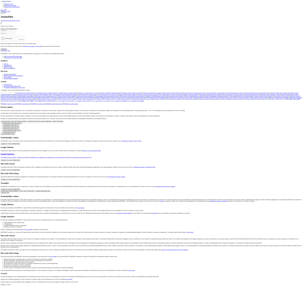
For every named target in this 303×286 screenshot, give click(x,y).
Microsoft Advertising (8, 130)
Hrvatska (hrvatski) (237, 94)
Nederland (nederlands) (222, 96)
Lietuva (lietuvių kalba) (113, 96)
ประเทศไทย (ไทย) (50, 100)
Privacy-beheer (7, 77)
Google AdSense (7, 125)
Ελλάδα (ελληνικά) (152, 94)
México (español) (198, 96)
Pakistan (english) (25, 97)
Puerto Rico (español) (187, 97)
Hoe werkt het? (7, 65)
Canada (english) (220, 93)
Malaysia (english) (160, 96)
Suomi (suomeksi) (52, 99)
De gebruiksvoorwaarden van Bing (116, 176)
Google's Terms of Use (86, 157)
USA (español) (194, 99)
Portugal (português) (164, 97)
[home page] (6, 1)
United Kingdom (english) (137, 99)
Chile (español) (283, 93)
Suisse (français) (263, 97)
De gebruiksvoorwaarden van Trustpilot (165, 186)
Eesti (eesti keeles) (112, 94)
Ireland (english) (294, 94)
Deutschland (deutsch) (71, 94)
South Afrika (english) (31, 99)
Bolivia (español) (156, 93)
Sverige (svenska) (71, 99)
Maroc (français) (179, 96)
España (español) (131, 94)
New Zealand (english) (247, 96)
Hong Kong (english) (216, 94)
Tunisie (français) (91, 99)
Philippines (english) (104, 97)
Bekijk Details (16, 143)
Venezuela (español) (214, 99)
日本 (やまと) (280, 99)
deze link (162, 201)
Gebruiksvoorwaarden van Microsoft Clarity (144, 167)
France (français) (171, 94)
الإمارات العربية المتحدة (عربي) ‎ (81, 100)
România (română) (208, 97)
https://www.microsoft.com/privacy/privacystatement (175, 249)
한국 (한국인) (13, 100)
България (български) (200, 93)
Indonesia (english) (275, 94)
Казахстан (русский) (51, 96)
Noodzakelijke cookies (8, 123)
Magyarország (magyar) (138, 96)
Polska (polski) (143, 97)
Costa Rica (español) (27, 94)
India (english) (255, 94)
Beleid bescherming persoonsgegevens (13, 75)
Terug (12, 134)
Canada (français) (239, 93)
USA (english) (177, 99)
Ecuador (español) (92, 94)
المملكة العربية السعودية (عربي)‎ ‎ (135, 100)
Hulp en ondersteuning (9, 68)
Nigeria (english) (267, 96)
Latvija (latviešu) (89, 96)
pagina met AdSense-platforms (124, 213)
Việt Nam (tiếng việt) (261, 99)
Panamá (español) (45, 97)
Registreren (3, 49)
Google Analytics (7, 126)
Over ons (6, 64)
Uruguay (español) (159, 99)
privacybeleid (80, 207)
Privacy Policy (138, 141)
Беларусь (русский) (94, 93)
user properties (29, 229)
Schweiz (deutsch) (229, 97)
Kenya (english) (71, 96)
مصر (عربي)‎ (105, 100)
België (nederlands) (116, 93)
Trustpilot (5, 132)
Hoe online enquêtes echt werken (12, 86)
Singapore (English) (284, 97)
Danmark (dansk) (48, 94)
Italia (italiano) (29, 96)
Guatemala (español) (192, 94)
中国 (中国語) (296, 99)
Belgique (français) (137, 93)
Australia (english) (72, 93)
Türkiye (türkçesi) (110, 99)
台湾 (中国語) (30, 100)
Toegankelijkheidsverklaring (11, 78)
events (21, 229)
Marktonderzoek (8, 84)
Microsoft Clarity (7, 128)
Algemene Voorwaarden (10, 74)
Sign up (2, 10)
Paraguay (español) (66, 97)
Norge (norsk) (284, 96)
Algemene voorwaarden (29, 46)
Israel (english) (13, 96)
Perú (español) (83, 97)
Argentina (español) (52, 93)
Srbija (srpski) (246, 97)
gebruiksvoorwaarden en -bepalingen (218, 201)
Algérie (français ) (30, 93)
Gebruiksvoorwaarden (127, 141)
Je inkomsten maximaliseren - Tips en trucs (14, 87)
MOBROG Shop (8, 66)
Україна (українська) (237, 99)
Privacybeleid (39, 46)
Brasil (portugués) (176, 93)
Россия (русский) (125, 97)
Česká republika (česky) (264, 93)
